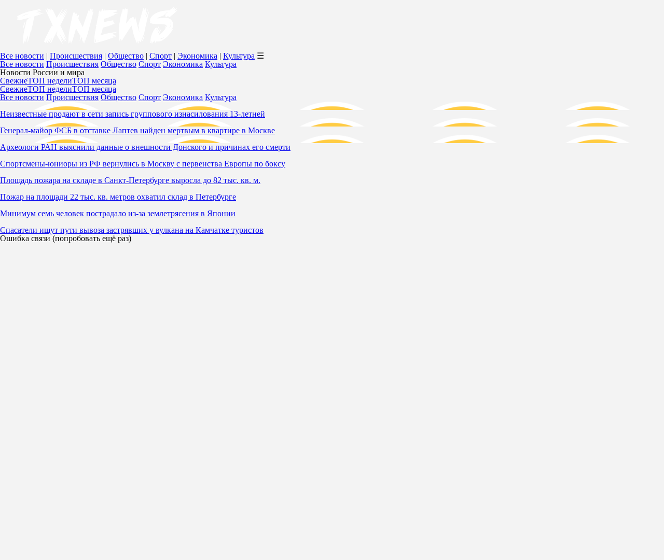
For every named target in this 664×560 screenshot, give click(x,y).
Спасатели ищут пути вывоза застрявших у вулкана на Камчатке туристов (132, 230)
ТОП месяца (94, 80)
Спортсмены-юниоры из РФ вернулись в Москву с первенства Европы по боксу (142, 163)
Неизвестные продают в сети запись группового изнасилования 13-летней (132, 113)
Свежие (13, 80)
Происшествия (76, 55)
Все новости (22, 55)
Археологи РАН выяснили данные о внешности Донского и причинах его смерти (145, 147)
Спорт (160, 55)
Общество (126, 55)
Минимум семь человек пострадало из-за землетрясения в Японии (118, 213)
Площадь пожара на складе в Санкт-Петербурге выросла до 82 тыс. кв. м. (130, 180)
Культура (239, 55)
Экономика (197, 55)
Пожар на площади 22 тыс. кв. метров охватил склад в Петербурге (118, 196)
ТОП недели (49, 80)
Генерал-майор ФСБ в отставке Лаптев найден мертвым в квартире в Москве (137, 130)
